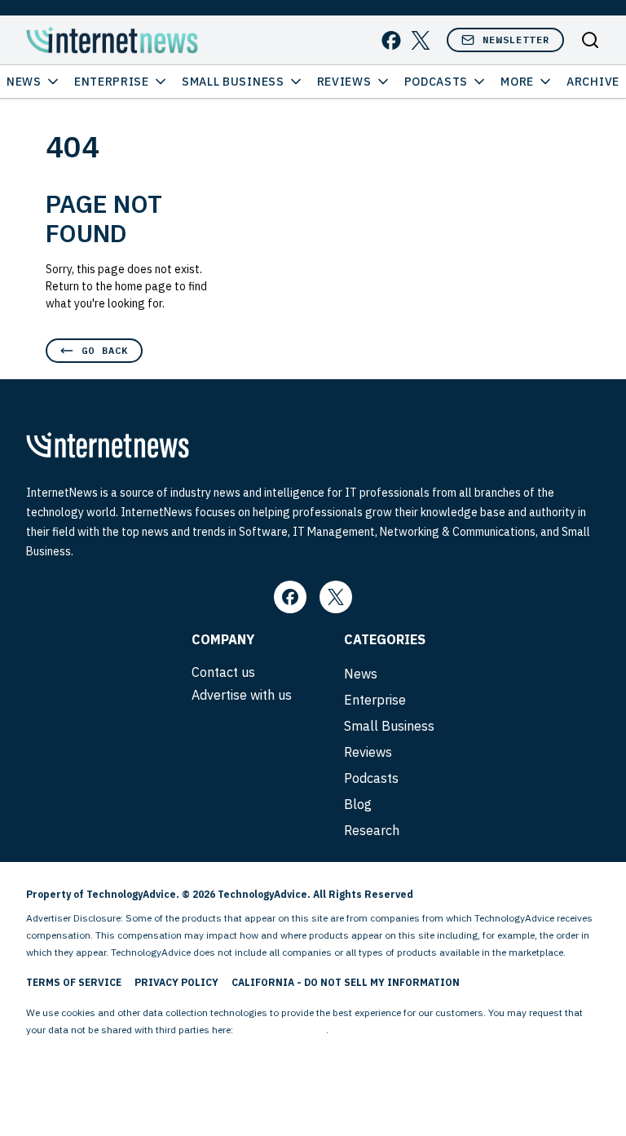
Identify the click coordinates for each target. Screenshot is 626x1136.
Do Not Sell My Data (281, 1029)
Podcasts (436, 81)
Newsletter (516, 39)
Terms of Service (73, 982)
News (24, 81)
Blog (358, 804)
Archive (592, 81)
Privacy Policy (176, 982)
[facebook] (391, 40)
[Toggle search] (590, 40)
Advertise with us (242, 694)
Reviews (344, 81)
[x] (420, 40)
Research (371, 830)
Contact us (223, 672)
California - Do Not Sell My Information (345, 982)
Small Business (233, 81)
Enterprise (111, 81)
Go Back (105, 350)
